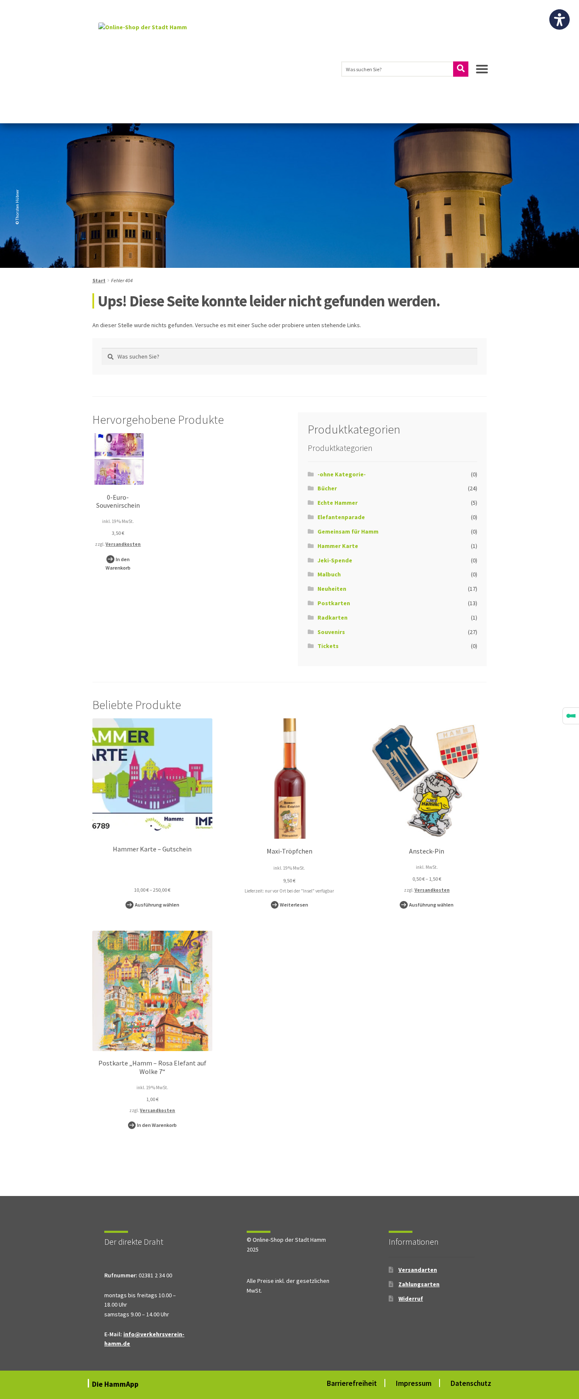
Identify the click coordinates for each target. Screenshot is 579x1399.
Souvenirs (331, 632)
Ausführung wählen (157, 904)
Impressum (413, 1383)
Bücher (327, 488)
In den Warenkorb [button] (118, 563)
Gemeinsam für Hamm (348, 531)
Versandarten (417, 1270)
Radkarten (332, 617)
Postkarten (333, 603)
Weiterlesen (294, 904)
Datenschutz (471, 1383)
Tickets (328, 646)
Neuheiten (331, 588)
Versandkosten (123, 544)
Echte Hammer (337, 502)
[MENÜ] (481, 72)
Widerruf (410, 1298)
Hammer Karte (337, 546)
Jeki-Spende (334, 560)
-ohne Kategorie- (341, 474)
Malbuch (329, 574)
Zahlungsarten (419, 1284)
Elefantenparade (341, 517)
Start (99, 280)
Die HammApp (116, 1384)
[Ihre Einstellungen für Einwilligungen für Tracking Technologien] (571, 716)
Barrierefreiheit (352, 1383)
